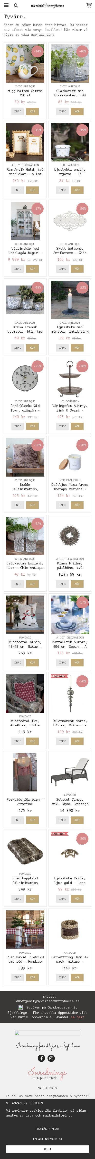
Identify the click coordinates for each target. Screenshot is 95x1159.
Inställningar (48, 1129)
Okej (47, 1149)
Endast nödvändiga (47, 1139)
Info (17, 111)
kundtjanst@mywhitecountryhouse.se (47, 1001)
